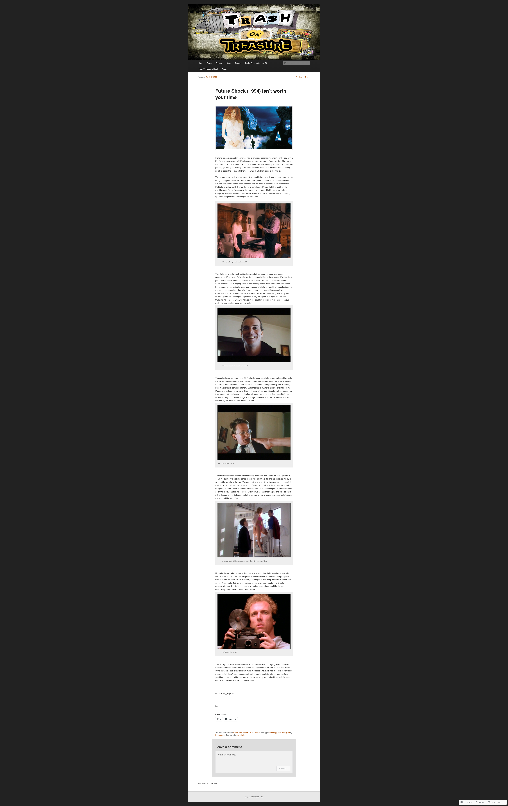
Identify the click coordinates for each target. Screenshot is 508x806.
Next (307, 77)
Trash (209, 63)
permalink (240, 735)
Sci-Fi (251, 732)
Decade (238, 63)
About (224, 69)
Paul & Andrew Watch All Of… (257, 63)
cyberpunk (286, 732)
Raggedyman (220, 735)
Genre (228, 63)
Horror (245, 732)
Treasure (219, 63)
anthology (273, 732)
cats (279, 732)
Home (201, 63)
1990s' (235, 732)
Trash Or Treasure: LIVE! (208, 69)
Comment (283, 768)
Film (240, 732)
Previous (298, 77)
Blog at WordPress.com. (254, 797)
